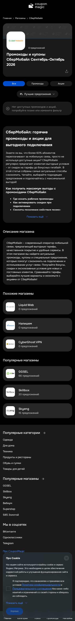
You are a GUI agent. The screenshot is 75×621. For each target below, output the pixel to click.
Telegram (8, 543)
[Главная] (37, 6)
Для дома (8, 445)
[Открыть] (66, 71)
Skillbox (7, 491)
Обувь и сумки (12, 463)
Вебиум (7, 503)
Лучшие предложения (37, 94)
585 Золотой (11, 514)
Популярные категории (22, 433)
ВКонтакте (9, 531)
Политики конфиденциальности (41, 584)
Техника (8, 451)
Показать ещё (35, 216)
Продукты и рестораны (17, 457)
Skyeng (7, 497)
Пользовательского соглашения (32, 588)
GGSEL (7, 485)
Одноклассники (12, 537)
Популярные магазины (21, 479)
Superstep (9, 509)
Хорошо (15, 611)
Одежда (8, 439)
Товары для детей (14, 468)
